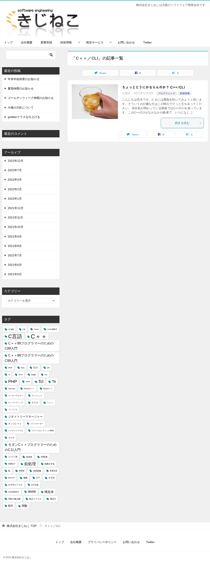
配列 (10, 505)
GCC (35, 367)
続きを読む (182, 122)
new (46, 375)
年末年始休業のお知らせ (23, 79)
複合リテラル (35, 499)
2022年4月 (15, 179)
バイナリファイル (15, 431)
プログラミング (166, 93)
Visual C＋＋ (29, 389)
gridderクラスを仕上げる (24, 117)
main (33, 374)
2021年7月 (15, 255)
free (23, 368)
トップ (8, 42)
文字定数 (35, 485)
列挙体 (44, 457)
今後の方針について (21, 107)
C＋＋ (39, 336)
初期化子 (12, 464)
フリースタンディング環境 (43, 431)
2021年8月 (15, 246)
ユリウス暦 (12, 457)
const (36, 329)
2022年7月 (15, 170)
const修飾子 (52, 329)
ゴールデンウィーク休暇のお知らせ (31, 98)
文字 (38, 478)
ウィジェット (37, 396)
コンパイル (12, 410)
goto (48, 368)
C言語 (15, 336)
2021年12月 (15, 208)
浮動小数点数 (14, 499)
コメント (50, 403)
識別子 (53, 499)
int (9, 375)
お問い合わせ (126, 42)
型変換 (21, 471)
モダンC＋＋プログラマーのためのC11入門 (31, 447)
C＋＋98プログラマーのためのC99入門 (29, 358)
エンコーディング (15, 403)
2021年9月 (15, 236)
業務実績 (46, 42)
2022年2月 (15, 189)
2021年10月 (15, 227)
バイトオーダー (36, 424)
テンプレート (15, 423)
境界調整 (37, 471)
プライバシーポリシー (102, 542)
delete (10, 368)
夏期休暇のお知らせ (21, 88)
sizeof (28, 382)
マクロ (11, 438)
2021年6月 (15, 264)
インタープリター (15, 396)
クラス (35, 402)
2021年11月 (15, 217)
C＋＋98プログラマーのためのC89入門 (29, 346)
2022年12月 (15, 160)
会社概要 (26, 42)
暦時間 (32, 491)
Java (20, 374)
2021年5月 (15, 274)
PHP (12, 381)
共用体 (29, 457)
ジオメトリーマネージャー (25, 416)
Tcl (40, 381)
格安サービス (94, 42)
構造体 (49, 491)
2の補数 (11, 329)
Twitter (147, 42)
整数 (25, 478)
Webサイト (48, 389)
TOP (22, 525)
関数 (24, 505)
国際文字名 (50, 464)
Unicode (11, 389)
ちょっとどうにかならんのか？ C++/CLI (153, 87)
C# (24, 329)
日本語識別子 (13, 492)
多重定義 (53, 471)
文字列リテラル (15, 485)
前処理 (30, 464)
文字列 (51, 478)
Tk (54, 381)
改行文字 (11, 478)
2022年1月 (15, 198)
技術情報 (66, 42)
